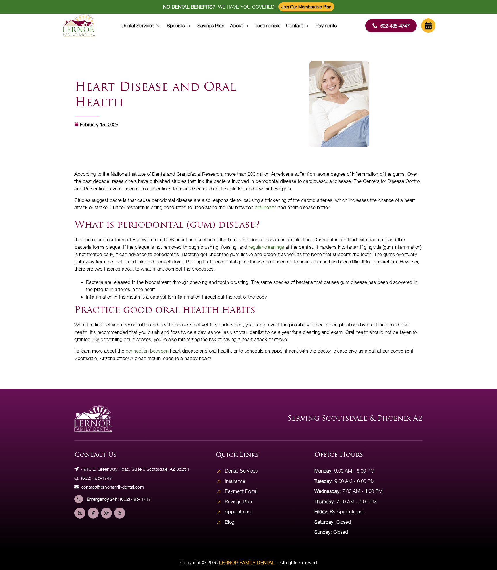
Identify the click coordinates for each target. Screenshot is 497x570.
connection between (147, 351)
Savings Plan (210, 25)
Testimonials (267, 25)
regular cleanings (266, 247)
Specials (176, 25)
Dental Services (137, 25)
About (236, 25)
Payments (326, 25)
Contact (294, 25)
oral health (265, 207)
